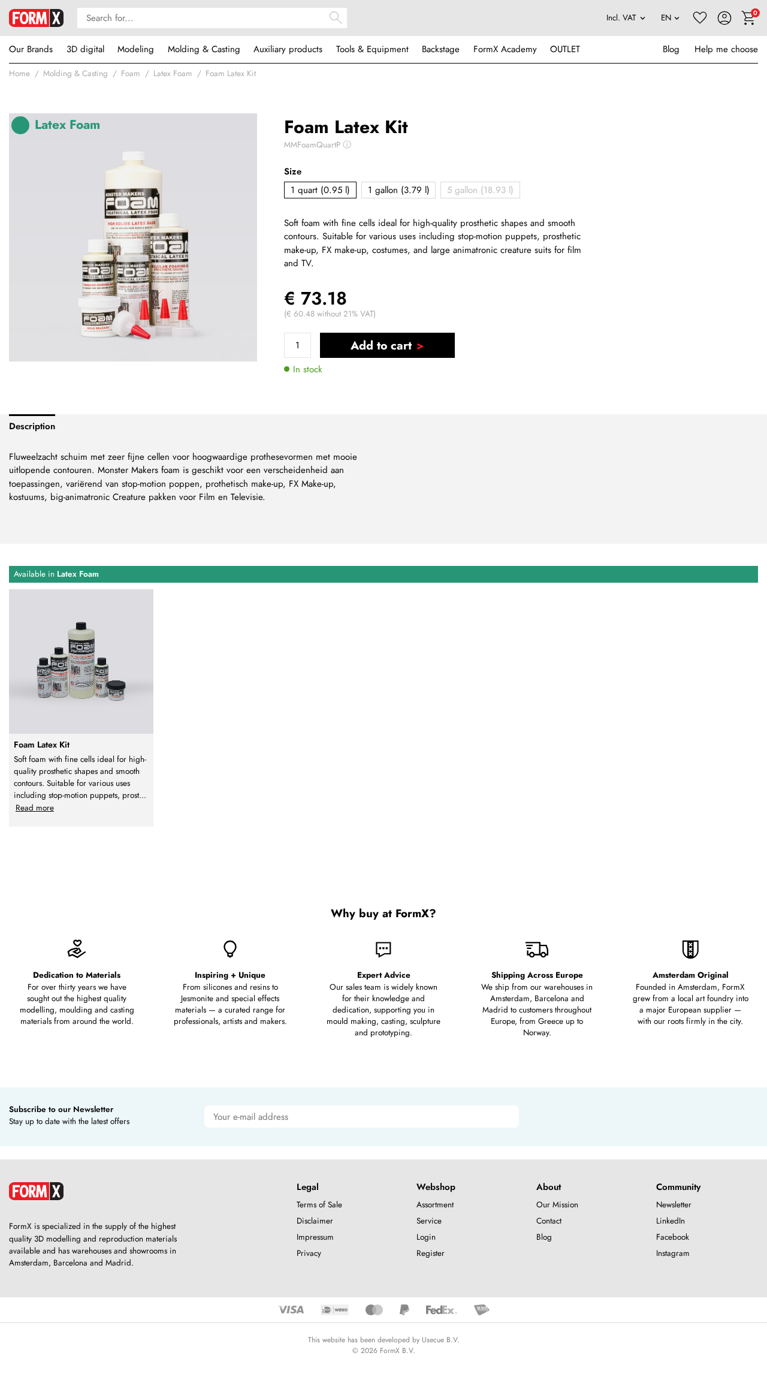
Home (19, 73)
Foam (130, 73)
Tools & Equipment (372, 49)
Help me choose (726, 49)
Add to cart (381, 345)
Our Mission (557, 1204)
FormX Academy (505, 49)
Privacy (309, 1253)
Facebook (672, 1237)
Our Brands (31, 49)
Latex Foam (172, 73)
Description (32, 426)
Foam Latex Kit (231, 73)
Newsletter (673, 1204)
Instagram (673, 1253)
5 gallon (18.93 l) (480, 190)
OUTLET (565, 49)
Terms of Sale (319, 1204)
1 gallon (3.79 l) (399, 190)
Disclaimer (315, 1221)
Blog (671, 49)
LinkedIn (670, 1221)
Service (429, 1221)
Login (426, 1237)
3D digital (85, 49)
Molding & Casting (204, 49)
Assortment (435, 1204)
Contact (548, 1221)
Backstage (441, 49)
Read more (35, 807)
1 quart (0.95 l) (320, 190)
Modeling (135, 49)
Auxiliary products (287, 49)
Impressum (315, 1237)
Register (430, 1253)
